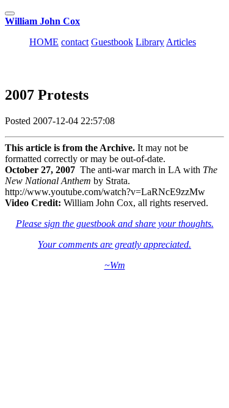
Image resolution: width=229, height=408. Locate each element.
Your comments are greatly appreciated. (114, 244)
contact (75, 42)
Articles (181, 42)
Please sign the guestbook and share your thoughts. (115, 223)
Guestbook (112, 42)
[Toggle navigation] (10, 13)
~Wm (114, 265)
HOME (44, 42)
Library (150, 42)
